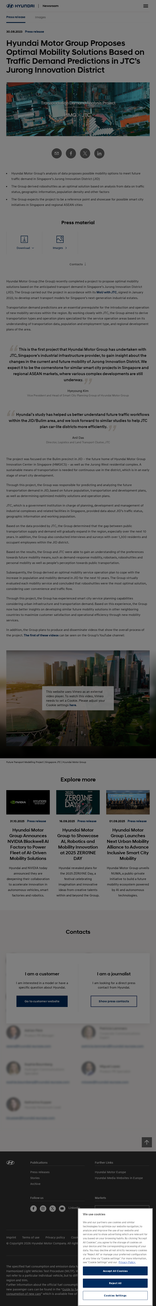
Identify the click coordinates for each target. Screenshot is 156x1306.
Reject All (115, 1283)
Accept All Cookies (115, 1271)
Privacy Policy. (127, 1262)
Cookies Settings (115, 1295)
